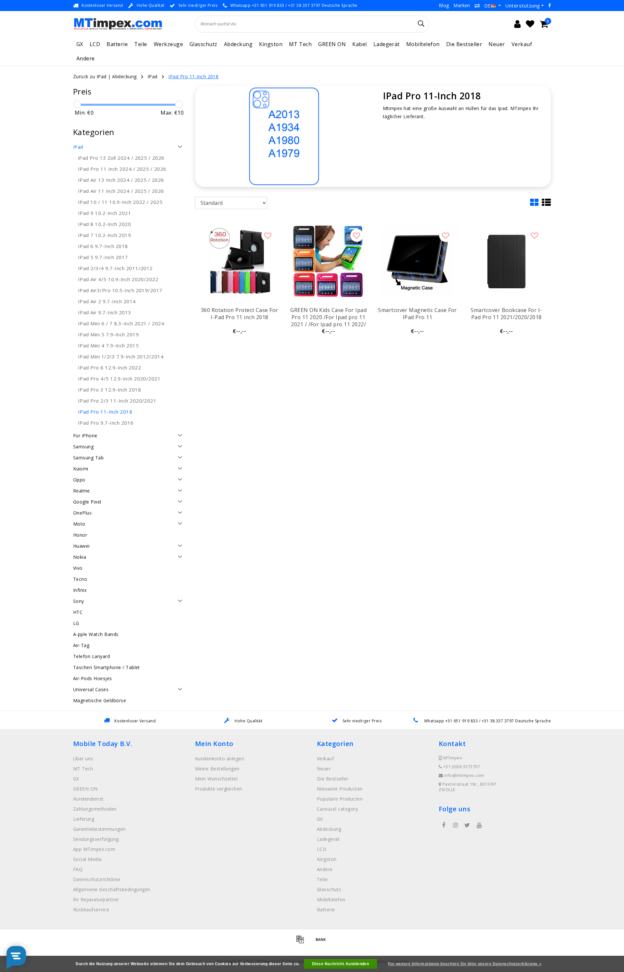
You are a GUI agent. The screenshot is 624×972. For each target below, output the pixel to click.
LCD (95, 44)
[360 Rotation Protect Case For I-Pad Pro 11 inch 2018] (239, 261)
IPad (153, 76)
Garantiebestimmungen (99, 829)
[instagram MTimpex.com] (455, 825)
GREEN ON (332, 44)
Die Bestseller (464, 44)
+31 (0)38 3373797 (461, 766)
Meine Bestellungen (217, 769)
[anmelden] (517, 24)
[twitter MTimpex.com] (467, 825)
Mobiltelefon (423, 44)
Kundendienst (88, 799)
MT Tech (300, 44)
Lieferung (83, 819)
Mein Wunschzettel (216, 779)
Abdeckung (238, 44)
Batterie (117, 44)
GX (79, 44)
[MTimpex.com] (117, 23)
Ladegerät (386, 44)
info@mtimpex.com (464, 775)
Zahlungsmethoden (95, 809)
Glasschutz (203, 44)
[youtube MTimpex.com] (479, 825)
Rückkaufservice (91, 909)
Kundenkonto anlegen (219, 758)
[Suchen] (421, 24)
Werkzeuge (168, 44)
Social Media (87, 859)
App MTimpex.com (94, 849)
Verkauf (522, 44)
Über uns (83, 758)
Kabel (359, 44)
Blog (444, 5)
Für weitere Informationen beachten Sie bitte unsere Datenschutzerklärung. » (465, 964)
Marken (461, 5)
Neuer (496, 44)
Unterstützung (522, 5)
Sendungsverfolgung (96, 839)
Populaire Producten (340, 799)
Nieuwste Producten (340, 789)
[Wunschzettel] (530, 24)
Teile (140, 44)
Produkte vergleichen (218, 789)
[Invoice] (302, 942)
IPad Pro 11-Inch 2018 (193, 76)
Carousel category (337, 809)
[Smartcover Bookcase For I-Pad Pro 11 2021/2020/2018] (506, 261)
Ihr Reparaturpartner (96, 899)
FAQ (78, 869)
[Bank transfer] (322, 942)
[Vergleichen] (477, 5)
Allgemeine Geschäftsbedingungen (111, 889)
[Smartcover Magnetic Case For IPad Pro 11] (417, 261)
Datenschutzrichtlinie (96, 879)
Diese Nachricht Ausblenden (340, 964)
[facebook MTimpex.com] (443, 825)
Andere (85, 58)
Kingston (270, 44)
